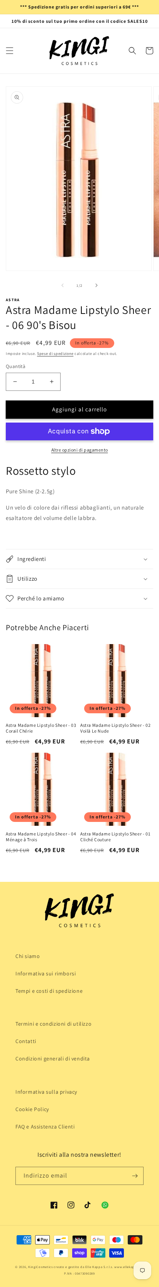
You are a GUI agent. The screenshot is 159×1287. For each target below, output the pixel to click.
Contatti (25, 1041)
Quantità (15, 366)
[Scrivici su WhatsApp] (104, 1205)
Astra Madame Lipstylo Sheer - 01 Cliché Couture (115, 837)
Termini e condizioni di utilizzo (53, 1023)
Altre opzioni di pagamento (79, 450)
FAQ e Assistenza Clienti (44, 1126)
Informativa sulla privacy (46, 1091)
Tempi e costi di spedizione (49, 990)
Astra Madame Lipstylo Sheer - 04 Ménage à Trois (41, 837)
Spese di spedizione (55, 353)
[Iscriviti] (134, 1176)
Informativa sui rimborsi (45, 973)
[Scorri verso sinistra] (62, 285)
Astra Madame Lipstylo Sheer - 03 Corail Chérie (41, 728)
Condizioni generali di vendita (52, 1058)
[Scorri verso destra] (96, 285)
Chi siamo (27, 956)
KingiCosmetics (40, 1267)
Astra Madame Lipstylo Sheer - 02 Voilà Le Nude (115, 728)
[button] (9, 50)
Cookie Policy (32, 1109)
